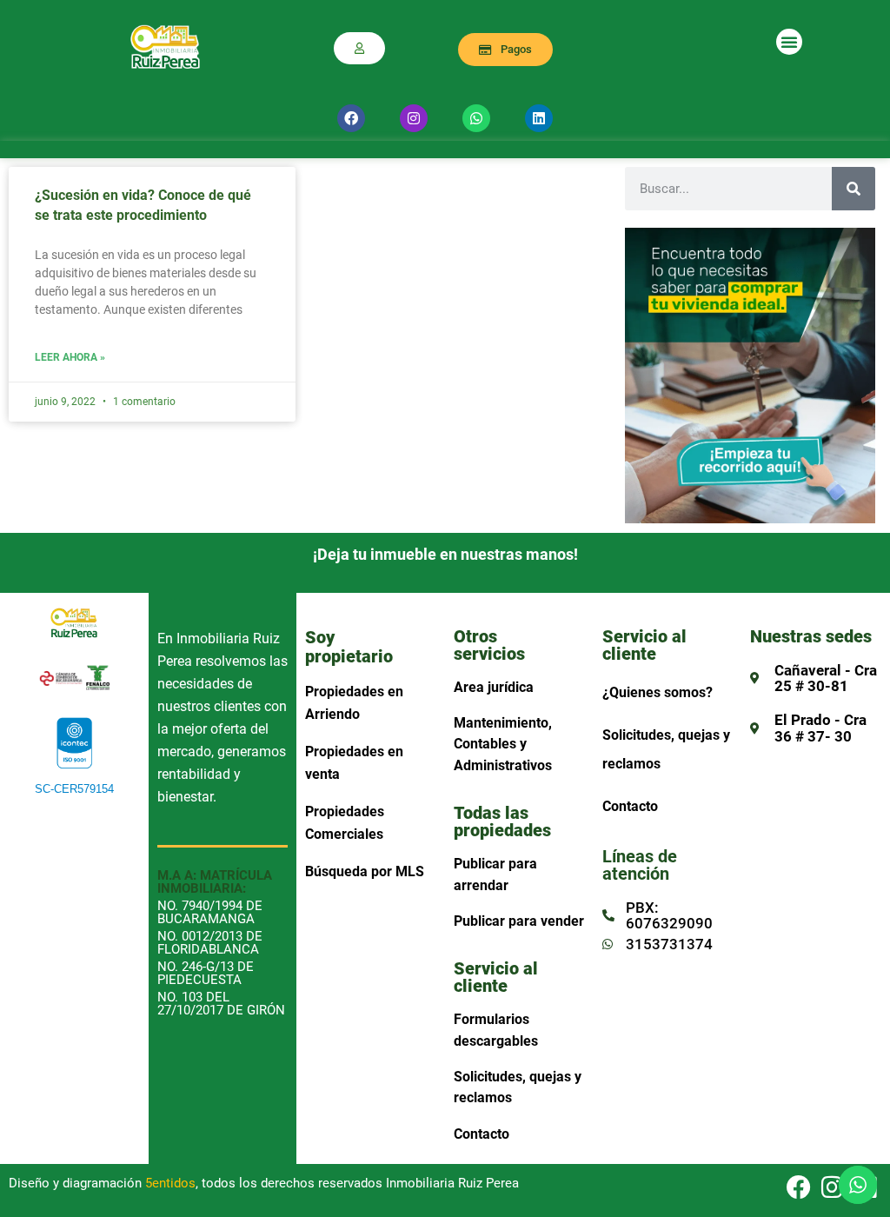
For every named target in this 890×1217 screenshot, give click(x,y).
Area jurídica (494, 687)
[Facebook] (351, 118)
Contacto (481, 1134)
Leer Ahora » (70, 357)
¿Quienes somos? (657, 692)
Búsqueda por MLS (364, 871)
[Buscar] (853, 188)
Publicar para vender (519, 921)
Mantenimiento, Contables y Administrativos (503, 744)
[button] (789, 42)
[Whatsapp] (476, 118)
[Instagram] (414, 118)
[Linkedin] (539, 118)
